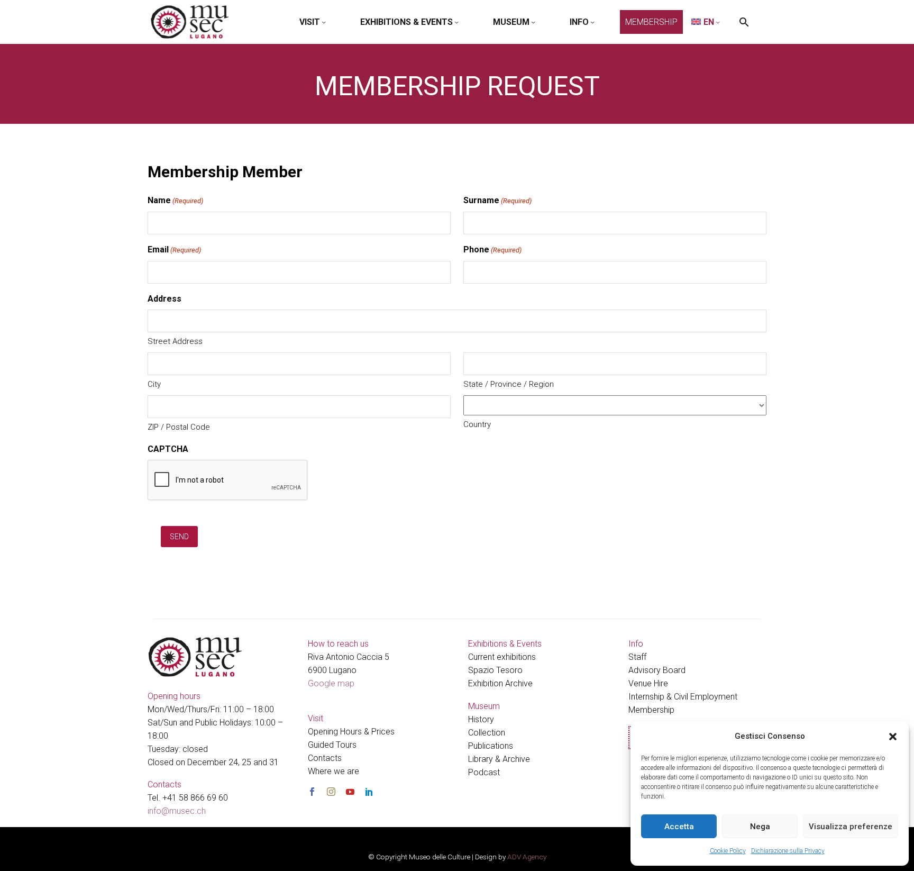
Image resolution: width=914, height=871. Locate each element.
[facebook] (312, 791)
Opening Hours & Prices (351, 732)
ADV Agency (526, 856)
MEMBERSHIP (651, 22)
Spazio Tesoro (495, 670)
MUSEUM (511, 22)
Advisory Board (657, 670)
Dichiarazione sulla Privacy (788, 851)
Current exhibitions (502, 657)
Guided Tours (332, 745)
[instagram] (331, 791)
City (154, 384)
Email (174, 249)
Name (175, 200)
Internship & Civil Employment (682, 697)
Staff (637, 657)
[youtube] (350, 791)
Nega (760, 826)
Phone (492, 249)
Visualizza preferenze (850, 826)
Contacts (325, 758)
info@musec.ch (177, 811)
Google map (331, 683)
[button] (893, 736)
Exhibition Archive (500, 683)
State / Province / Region (508, 384)
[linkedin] (369, 791)
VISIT (309, 22)
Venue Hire (648, 683)
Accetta (679, 826)
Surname (497, 200)
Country (477, 424)
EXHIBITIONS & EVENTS (406, 22)
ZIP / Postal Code (179, 427)
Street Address (175, 341)
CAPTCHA (168, 449)
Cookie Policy (728, 851)
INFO (579, 22)
